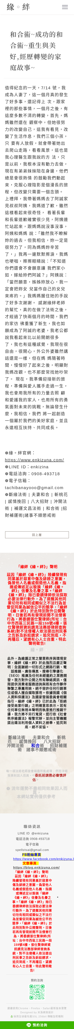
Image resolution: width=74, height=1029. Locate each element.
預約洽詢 (40, 1025)
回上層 (37, 534)
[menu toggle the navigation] (65, 7)
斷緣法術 (16, 737)
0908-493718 (40, 839)
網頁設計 (48, 1012)
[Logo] (18, 6)
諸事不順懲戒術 (41, 750)
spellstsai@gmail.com (32, 850)
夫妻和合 (41, 737)
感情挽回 (27, 741)
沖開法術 (15, 745)
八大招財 (52, 741)
